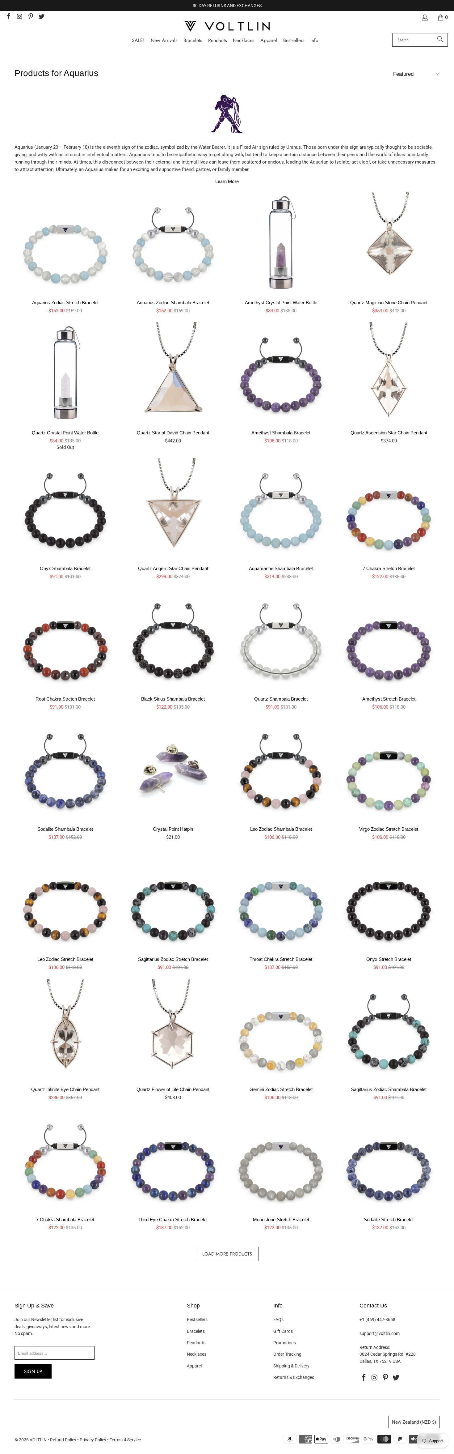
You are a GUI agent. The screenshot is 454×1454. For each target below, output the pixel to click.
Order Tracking (287, 1354)
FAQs (278, 1319)
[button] (314, 40)
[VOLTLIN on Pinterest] (30, 17)
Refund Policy (63, 1439)
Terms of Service (125, 1439)
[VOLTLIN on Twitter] (41, 17)
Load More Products (227, 1254)
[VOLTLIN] (227, 26)
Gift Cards (283, 1331)
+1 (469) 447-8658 (377, 1319)
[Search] (440, 40)
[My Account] (424, 17)
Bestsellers (197, 1319)
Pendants (196, 1342)
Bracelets (196, 1331)
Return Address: (374, 1347)
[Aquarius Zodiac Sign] (227, 117)
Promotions (284, 1342)
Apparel (194, 1365)
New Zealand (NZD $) (414, 1422)
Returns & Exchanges (293, 1377)
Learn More (227, 181)
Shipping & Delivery (291, 1365)
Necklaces (196, 1354)
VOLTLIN (38, 1439)
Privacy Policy (93, 1439)
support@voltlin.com (379, 1333)
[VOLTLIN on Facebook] (8, 17)
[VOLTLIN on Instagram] (19, 17)
